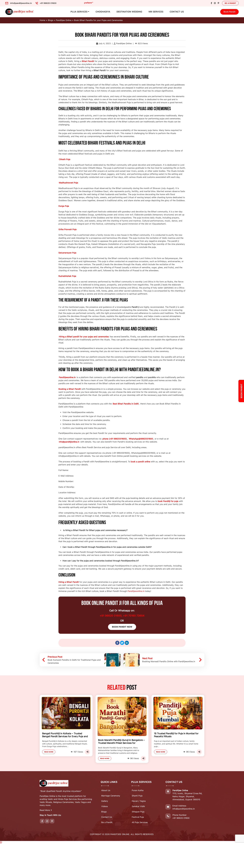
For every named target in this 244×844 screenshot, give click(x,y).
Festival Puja (138, 817)
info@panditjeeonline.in (183, 809)
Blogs (50, 20)
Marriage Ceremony (110, 796)
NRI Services (156, 11)
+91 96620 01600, (111, 615)
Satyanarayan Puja (67, 253)
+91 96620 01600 (180, 818)
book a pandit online (140, 461)
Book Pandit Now (122, 627)
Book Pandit (229, 12)
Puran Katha (137, 790)
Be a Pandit (230, 3)
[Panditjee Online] (19, 12)
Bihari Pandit (88, 61)
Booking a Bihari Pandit (69, 389)
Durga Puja (63, 206)
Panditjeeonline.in (136, 591)
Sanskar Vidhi (138, 806)
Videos (104, 806)
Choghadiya (103, 11)
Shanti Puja (137, 796)
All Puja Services (140, 822)
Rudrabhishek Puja (67, 276)
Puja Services (79, 11)
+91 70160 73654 (133, 615)
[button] (1, 842)
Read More (48, 752)
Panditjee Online (63, 20)
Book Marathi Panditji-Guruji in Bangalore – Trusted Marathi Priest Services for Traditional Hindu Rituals (121, 742)
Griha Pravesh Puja (67, 229)
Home (42, 20)
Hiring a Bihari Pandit (68, 582)
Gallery (104, 801)
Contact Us (177, 11)
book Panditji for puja (168, 501)
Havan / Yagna (139, 801)
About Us (105, 790)
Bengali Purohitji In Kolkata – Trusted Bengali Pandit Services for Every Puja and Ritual (65, 735)
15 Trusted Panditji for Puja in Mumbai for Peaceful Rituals (176, 735)
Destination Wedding (129, 11)
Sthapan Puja (138, 811)
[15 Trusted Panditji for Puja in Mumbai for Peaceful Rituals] (177, 713)
